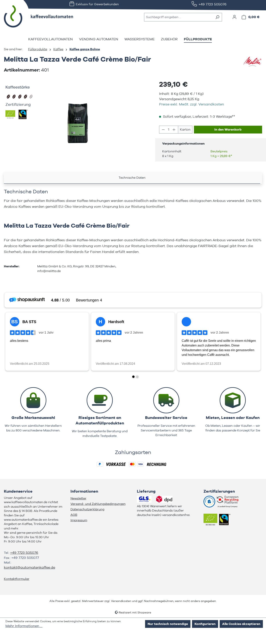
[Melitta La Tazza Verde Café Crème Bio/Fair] (77, 123)
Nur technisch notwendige (168, 624)
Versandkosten (121, 601)
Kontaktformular (16, 579)
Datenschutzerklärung (87, 509)
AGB (73, 515)
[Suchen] (217, 17)
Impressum (78, 520)
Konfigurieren (205, 624)
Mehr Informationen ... (23, 626)
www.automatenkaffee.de (23, 519)
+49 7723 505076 (212, 4)
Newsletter (78, 498)
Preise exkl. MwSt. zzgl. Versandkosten (191, 104)
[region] (77, 123)
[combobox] (178, 17)
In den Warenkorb (227, 129)
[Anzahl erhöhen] (174, 129)
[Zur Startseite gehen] (33, 16)
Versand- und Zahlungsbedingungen (98, 504)
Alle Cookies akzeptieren (241, 624)
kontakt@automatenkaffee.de (29, 567)
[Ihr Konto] (234, 17)
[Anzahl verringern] (163, 129)
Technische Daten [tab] (132, 177)
